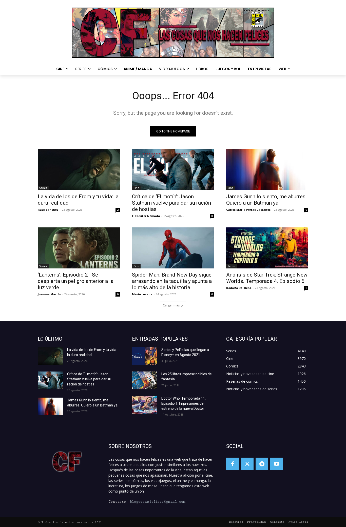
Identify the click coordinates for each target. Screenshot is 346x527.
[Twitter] (247, 464)
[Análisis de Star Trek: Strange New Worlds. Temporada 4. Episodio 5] (267, 247)
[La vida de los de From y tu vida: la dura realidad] (79, 169)
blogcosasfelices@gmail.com (157, 502)
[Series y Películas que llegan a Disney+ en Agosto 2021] (144, 356)
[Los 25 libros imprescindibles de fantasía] (144, 380)
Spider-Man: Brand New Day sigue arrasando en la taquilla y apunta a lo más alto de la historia (172, 281)
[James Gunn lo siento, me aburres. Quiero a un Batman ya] (267, 169)
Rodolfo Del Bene (239, 288)
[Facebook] (232, 464)
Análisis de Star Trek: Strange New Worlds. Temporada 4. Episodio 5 (266, 278)
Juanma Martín (49, 294)
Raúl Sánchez (48, 209)
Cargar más (171, 305)
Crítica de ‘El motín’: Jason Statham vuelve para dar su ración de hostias (171, 202)
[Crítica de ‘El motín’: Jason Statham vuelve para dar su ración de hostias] (173, 169)
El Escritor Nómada (146, 216)
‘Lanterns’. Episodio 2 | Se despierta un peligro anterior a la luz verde (75, 281)
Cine (136, 188)
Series (43, 188)
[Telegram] (262, 464)
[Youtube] (276, 464)
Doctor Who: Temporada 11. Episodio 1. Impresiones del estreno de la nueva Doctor (183, 403)
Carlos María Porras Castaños (248, 209)
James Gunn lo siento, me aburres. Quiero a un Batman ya (266, 199)
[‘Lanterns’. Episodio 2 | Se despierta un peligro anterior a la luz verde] (79, 247)
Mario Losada (142, 294)
